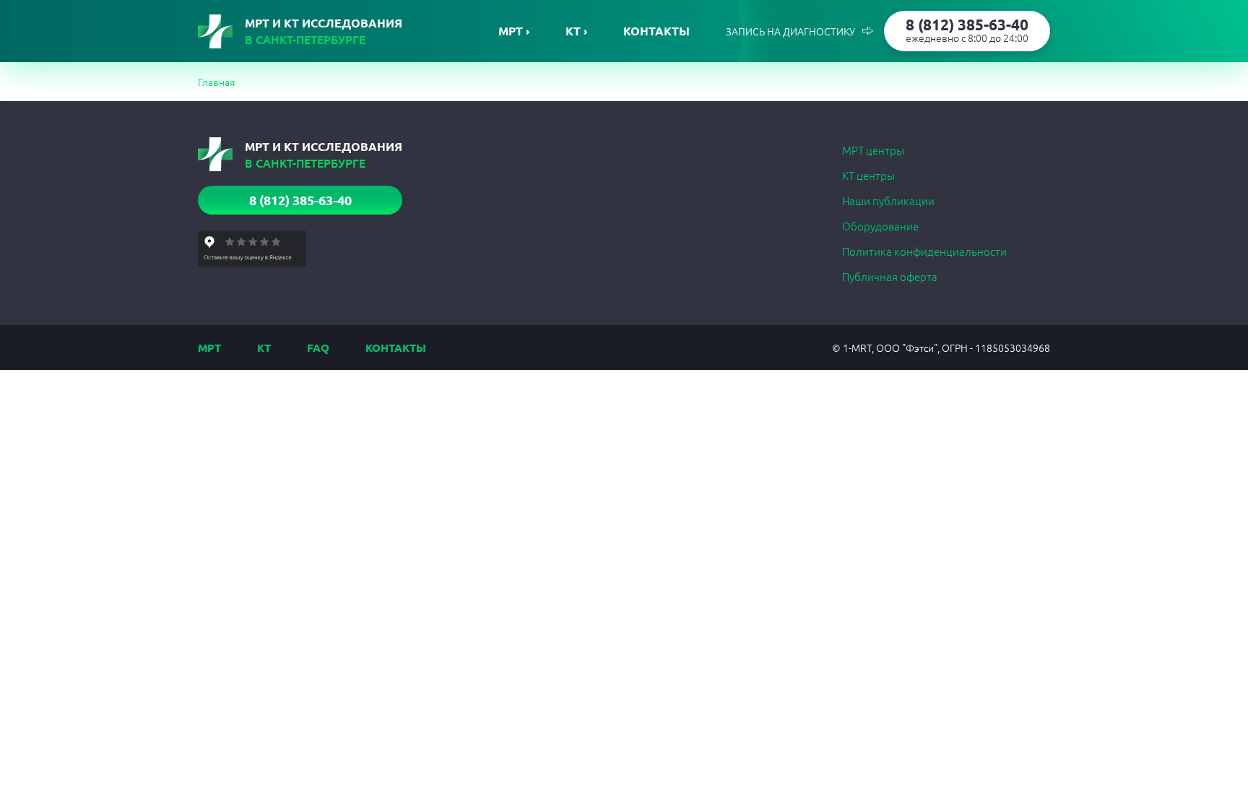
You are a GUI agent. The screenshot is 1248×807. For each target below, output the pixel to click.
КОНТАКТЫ (395, 347)
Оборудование (880, 225)
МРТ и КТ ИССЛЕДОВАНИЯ (323, 31)
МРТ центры (873, 149)
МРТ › (513, 30)
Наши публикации (888, 200)
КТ (264, 347)
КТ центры (868, 175)
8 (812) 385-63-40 (967, 29)
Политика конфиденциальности (924, 251)
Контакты (656, 30)
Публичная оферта (889, 276)
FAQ (318, 347)
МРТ (209, 347)
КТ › (576, 30)
